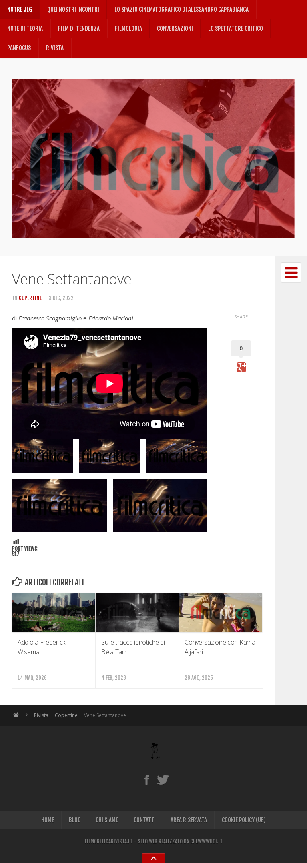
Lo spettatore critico (235, 28)
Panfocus (19, 48)
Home (47, 820)
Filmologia (128, 28)
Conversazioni (175, 28)
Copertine (30, 298)
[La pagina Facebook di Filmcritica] (147, 779)
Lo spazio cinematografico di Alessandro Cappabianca (181, 9)
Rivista (55, 48)
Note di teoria (25, 28)
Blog (75, 820)
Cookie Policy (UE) (244, 820)
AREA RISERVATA (189, 820)
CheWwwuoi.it (206, 841)
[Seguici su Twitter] (163, 779)
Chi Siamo (107, 820)
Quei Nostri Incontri (73, 9)
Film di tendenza (79, 28)
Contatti (145, 820)
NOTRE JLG (19, 9)
